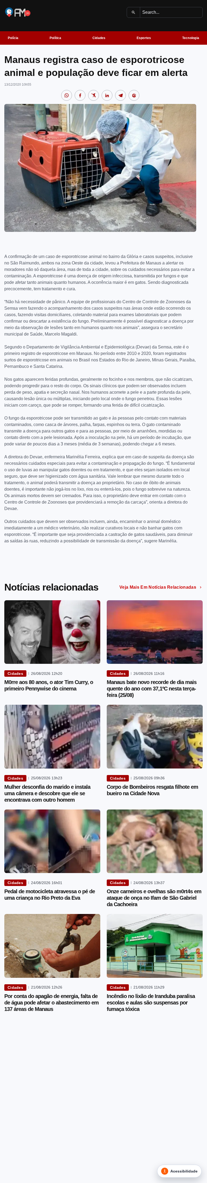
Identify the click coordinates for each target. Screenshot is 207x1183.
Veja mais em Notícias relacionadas (157, 587)
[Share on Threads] (134, 95)
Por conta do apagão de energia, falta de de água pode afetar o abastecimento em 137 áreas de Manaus (51, 1002)
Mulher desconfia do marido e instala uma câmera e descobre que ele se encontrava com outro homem (47, 793)
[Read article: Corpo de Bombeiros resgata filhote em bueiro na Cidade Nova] (155, 737)
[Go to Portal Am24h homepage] (17, 12)
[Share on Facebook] (80, 95)
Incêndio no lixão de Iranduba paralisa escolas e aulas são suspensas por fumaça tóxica (151, 1002)
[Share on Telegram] (120, 95)
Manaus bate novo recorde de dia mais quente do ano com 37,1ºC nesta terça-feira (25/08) (151, 688)
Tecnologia (190, 38)
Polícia (13, 38)
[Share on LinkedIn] (107, 95)
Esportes (144, 38)
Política (55, 38)
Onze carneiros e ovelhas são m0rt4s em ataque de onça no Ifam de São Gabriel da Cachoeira (154, 897)
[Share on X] (93, 95)
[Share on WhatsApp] (66, 95)
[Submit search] (133, 12)
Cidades (99, 38)
